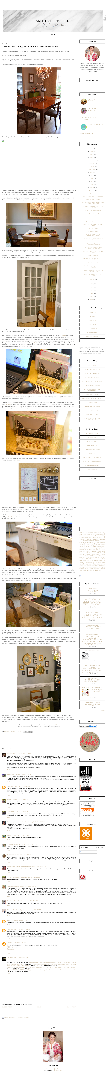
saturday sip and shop (88, 564)
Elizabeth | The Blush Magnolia (16, 910)
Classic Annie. (92, 588)
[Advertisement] (90, 511)
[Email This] (24, 732)
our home (89, 559)
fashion (89, 544)
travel (86, 568)
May (92, 181)
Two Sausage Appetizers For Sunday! (93, 266)
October (92, 166)
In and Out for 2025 (96, 690)
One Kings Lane (92, 332)
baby (103, 533)
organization (82, 558)
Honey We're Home (92, 612)
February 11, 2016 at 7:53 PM (20, 920)
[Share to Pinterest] (31, 732)
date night (102, 540)
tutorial (91, 568)
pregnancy (97, 560)
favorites (97, 544)
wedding (89, 570)
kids (95, 552)
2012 (91, 293)
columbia (85, 540)
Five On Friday (95, 125)
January (92, 279)
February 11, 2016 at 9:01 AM (23, 774)
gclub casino (10, 949)
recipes (82, 562)
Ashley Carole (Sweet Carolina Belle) (18, 866)
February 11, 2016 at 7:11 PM (29, 901)
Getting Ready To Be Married (92, 398)
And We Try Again (93, 255)
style (96, 565)
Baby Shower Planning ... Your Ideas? (93, 275)
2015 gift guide (83, 532)
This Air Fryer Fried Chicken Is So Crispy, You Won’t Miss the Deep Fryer (92, 603)
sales (103, 562)
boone (90, 537)
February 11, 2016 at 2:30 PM (37, 866)
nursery (93, 557)
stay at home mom (89, 565)
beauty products (93, 536)
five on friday (90, 546)
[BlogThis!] (26, 732)
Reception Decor (92, 410)
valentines (102, 568)
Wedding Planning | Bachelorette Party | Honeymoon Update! (92, 616)
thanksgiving (102, 567)
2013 (91, 290)
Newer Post (71, 1007)
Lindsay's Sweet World (13, 844)
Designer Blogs (58, 1070)
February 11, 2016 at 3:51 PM (33, 877)
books (87, 537)
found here (11, 517)
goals (86, 549)
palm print (95, 558)
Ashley (9, 920)
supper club (85, 567)
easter (97, 542)
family (84, 544)
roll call (95, 562)
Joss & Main (92, 324)
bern (99, 536)
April (92, 184)
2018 (91, 151)
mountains (90, 556)
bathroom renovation (100, 534)
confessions (91, 540)
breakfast (96, 537)
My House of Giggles (92, 651)
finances (103, 544)
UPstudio (8, 404)
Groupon (92, 316)
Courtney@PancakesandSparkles (17, 822)
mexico (98, 554)
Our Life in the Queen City (92, 457)
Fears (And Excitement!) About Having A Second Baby (93, 248)
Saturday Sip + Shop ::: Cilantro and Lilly (93, 214)
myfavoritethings (98, 555)
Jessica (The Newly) (13, 855)
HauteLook (92, 320)
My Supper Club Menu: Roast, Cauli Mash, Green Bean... (93, 203)
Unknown (10, 786)
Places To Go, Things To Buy (92, 461)
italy (87, 552)
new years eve (87, 557)
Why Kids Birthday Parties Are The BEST (93, 252)
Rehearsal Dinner (92, 394)
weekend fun (97, 570)
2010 (91, 299)
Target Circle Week (92, 705)
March (92, 187)
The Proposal (92, 365)
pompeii (91, 560)
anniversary (91, 533)
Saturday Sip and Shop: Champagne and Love (93, 235)
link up (99, 553)
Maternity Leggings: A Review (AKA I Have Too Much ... (93, 271)
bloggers (82, 537)
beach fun (82, 536)
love (104, 553)
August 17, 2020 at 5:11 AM (20, 957)
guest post (92, 549)
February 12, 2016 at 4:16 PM (21, 929)
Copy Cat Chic (92, 678)
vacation (96, 568)
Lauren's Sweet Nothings (92, 449)
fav (92, 544)
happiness (82, 551)
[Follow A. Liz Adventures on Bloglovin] (88, 727)
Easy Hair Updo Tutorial (93, 199)
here (19, 460)
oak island (97, 557)
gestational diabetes (89, 548)
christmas (95, 539)
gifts (97, 548)
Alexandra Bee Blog (13, 886)
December (92, 160)
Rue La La (92, 340)
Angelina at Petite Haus (14, 901)
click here (56, 725)
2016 (91, 157)
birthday (103, 536)
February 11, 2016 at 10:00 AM (19, 811)
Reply (8, 770)
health (87, 551)
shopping (99, 564)
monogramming (83, 555)
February (92, 190)
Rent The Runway (92, 336)
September (92, 169)
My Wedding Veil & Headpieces (92, 381)
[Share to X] (27, 732)
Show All (103, 710)
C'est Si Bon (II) (92, 441)
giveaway (82, 549)
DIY (94, 542)
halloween (102, 549)
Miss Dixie (92, 453)
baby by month (84, 534)
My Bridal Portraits (92, 377)
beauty (86, 536)
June (92, 178)
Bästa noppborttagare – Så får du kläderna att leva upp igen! (92, 669)
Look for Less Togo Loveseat (92, 681)
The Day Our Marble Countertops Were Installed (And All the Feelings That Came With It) (92, 641)
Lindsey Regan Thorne (92, 702)
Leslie (9, 811)
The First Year (88, 134)
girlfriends (102, 548)
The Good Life (92, 469)
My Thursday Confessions (93, 221)
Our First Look (92, 402)
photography (86, 560)
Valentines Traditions (93, 231)
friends (81, 548)
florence (99, 546)
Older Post (7, 1007)
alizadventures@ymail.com (53, 1069)
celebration (102, 537)
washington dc (83, 570)
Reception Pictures (92, 414)
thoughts (82, 568)
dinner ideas (89, 542)
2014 (91, 287)
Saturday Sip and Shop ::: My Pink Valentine (93, 259)
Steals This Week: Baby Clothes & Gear (93, 225)
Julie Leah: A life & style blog (92, 687)
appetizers (98, 533)
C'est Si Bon (92, 437)
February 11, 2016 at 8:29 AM (25, 754)
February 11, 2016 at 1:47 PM (28, 855)
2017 (91, 154)
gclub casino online (12, 948)
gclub (8, 946)
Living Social (92, 328)
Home (53, 34)
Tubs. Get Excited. (93, 228)
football (103, 546)
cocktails (102, 539)
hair (97, 549)
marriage (88, 554)
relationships (89, 562)
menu (93, 554)
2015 (91, 284)
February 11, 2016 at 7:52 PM (33, 910)
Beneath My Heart (92, 634)
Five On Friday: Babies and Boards (93, 196)
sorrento (81, 565)
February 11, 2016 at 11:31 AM (20, 835)
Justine (9, 799)
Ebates (64, 335)
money (103, 554)
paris (100, 558)
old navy (103, 557)
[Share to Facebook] (29, 732)
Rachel (9, 835)
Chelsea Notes (92, 445)
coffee (81, 540)
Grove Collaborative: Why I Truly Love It (93, 207)
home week (101, 551)
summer (100, 565)
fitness (81, 546)
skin (104, 564)
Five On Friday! (93, 263)
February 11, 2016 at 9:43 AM (21, 786)
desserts (82, 542)
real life (103, 560)
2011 (91, 296)
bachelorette (91, 534)
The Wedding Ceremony (92, 406)
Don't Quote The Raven (92, 665)
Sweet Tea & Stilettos (92, 465)
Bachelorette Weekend (92, 373)
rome (99, 562)
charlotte (88, 539)
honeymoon (82, 552)
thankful (96, 567)
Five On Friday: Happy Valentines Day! (93, 239)
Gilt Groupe (92, 312)
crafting (97, 540)
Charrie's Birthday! (93, 109)
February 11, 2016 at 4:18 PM (27, 886)
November (92, 163)
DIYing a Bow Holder (93, 193)
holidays (93, 551)
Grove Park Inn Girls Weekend (92, 627)
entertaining (102, 542)
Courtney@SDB (11, 754)
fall (80, 544)
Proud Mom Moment (92, 591)
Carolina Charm (92, 625)
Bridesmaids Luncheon (92, 385)
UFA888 (9, 957)
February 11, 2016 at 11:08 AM (36, 822)
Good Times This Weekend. (93, 210)
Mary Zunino (10, 774)
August (92, 172)
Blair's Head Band (92, 433)
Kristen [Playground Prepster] (16, 877)
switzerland (91, 567)
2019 (91, 148)
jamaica (91, 552)
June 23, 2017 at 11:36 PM (20, 943)
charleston (82, 539)
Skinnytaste (92, 598)
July (92, 175)
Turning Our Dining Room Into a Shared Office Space (93, 243)
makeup (82, 554)
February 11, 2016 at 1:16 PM (29, 844)
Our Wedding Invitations (92, 369)
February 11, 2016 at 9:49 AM (20, 799)
